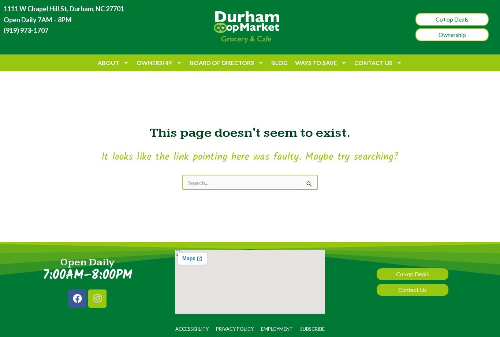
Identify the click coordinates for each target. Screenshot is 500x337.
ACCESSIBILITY (192, 329)
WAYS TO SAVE (316, 62)
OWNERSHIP (154, 62)
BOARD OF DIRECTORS (222, 62)
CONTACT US (373, 62)
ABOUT (108, 62)
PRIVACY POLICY (235, 329)
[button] (113, 62)
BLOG (279, 62)
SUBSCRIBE (312, 329)
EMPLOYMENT (277, 329)
